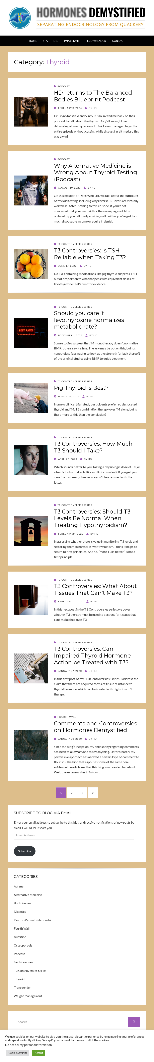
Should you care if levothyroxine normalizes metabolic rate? (89, 320)
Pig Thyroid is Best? (81, 387)
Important (72, 40)
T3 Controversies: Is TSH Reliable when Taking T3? (90, 254)
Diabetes (20, 911)
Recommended (96, 40)
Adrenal (19, 886)
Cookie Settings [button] (17, 1052)
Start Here (50, 40)
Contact (118, 40)
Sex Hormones (23, 962)
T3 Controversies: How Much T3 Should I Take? (93, 447)
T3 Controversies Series (75, 243)
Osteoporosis (23, 945)
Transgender (22, 987)
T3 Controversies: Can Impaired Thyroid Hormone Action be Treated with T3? (92, 655)
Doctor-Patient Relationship (33, 920)
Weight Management (28, 996)
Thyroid (19, 979)
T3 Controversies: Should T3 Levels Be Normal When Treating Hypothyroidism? (92, 518)
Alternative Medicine (28, 895)
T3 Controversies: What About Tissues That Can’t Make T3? (95, 589)
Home (33, 40)
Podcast (64, 86)
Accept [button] (39, 1052)
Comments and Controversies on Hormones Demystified (95, 727)
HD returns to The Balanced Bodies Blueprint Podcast (93, 96)
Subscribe (24, 851)
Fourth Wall (67, 716)
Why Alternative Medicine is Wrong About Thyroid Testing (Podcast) (95, 172)
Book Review (22, 903)
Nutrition (20, 937)
